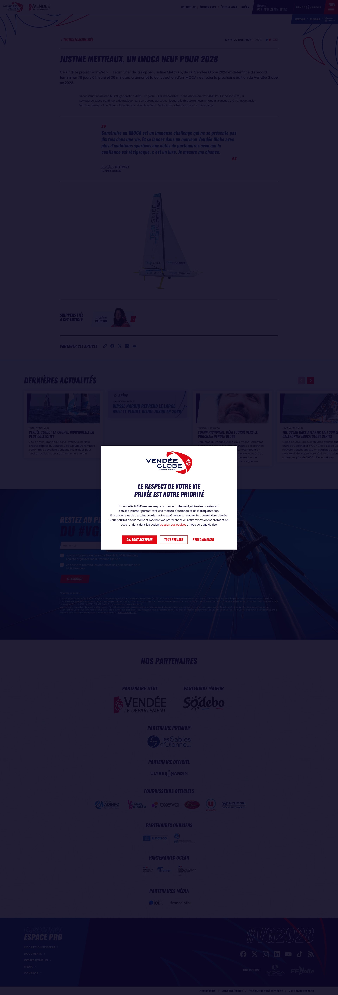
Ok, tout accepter (139, 539)
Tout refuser (173, 539)
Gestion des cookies (173, 525)
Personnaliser (203, 539)
